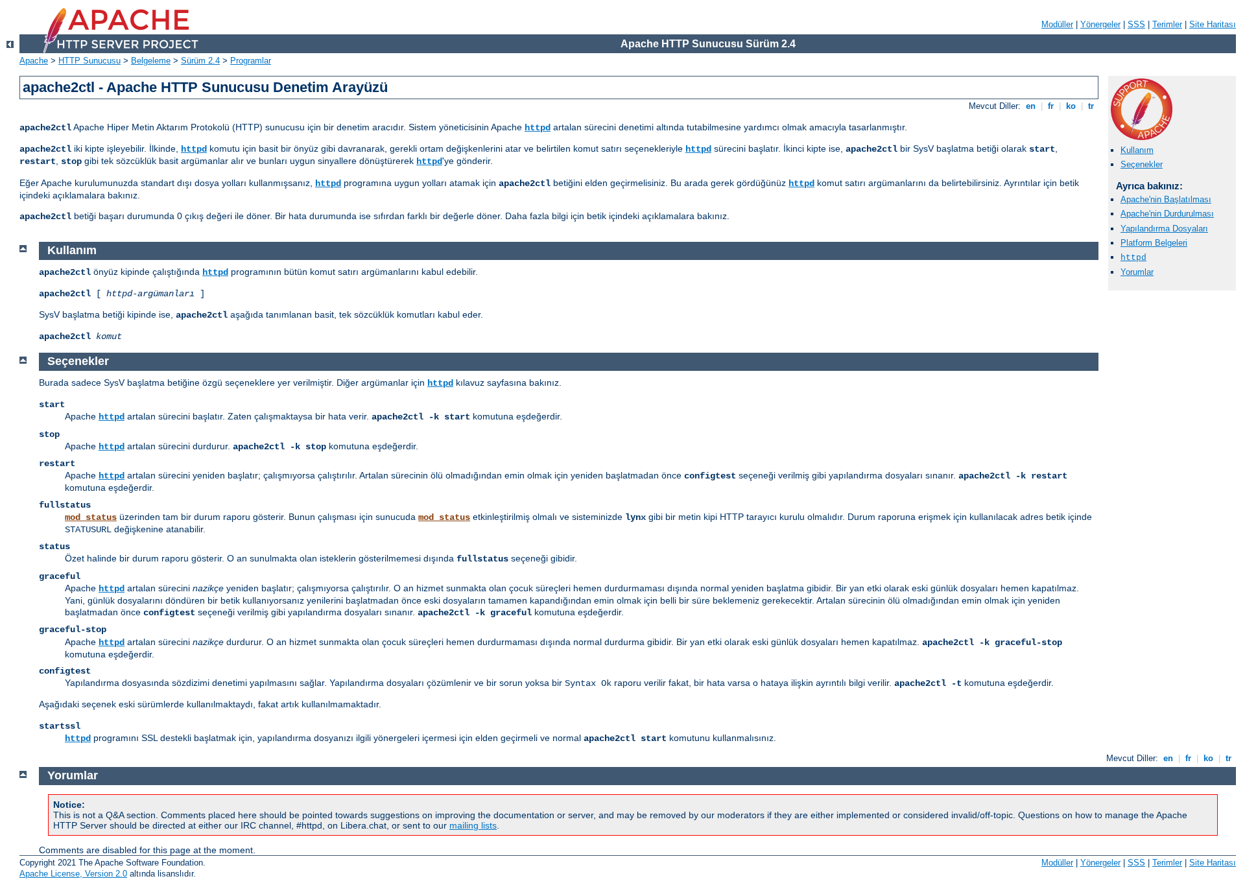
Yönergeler (1100, 24)
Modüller (1057, 24)
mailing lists (473, 825)
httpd (538, 128)
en (1030, 106)
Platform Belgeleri (1153, 243)
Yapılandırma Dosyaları (1164, 228)
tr (1091, 106)
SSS (1136, 24)
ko (1070, 106)
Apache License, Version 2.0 (73, 873)
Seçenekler (1141, 164)
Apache (33, 60)
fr (1050, 106)
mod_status (91, 517)
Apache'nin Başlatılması (1165, 199)
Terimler (1167, 24)
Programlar (250, 60)
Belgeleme (151, 60)
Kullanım (1137, 150)
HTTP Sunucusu (89, 60)
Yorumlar (1137, 272)
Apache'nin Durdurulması (1167, 213)
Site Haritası (1212, 24)
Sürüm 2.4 (200, 60)
